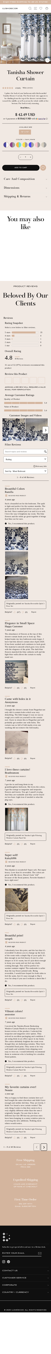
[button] (25, 119)
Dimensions (11, 188)
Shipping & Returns (17, 196)
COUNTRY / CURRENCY (15, 1292)
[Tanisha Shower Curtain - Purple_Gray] (9, 271)
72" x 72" (25, 132)
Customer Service (14, 1278)
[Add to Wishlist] (43, 168)
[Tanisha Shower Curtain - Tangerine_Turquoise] (12, 271)
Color (25, 139)
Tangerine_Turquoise (18, 144)
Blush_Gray (37, 144)
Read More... (25, 108)
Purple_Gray (12, 144)
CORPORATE (9, 1285)
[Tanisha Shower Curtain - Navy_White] (6, 271)
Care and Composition (19, 179)
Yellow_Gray (25, 144)
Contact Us (10, 1271)
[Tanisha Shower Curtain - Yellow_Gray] (15, 271)
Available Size (25, 127)
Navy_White (6, 144)
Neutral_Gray (43, 144)
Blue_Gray (31, 144)
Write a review (28, 88)
